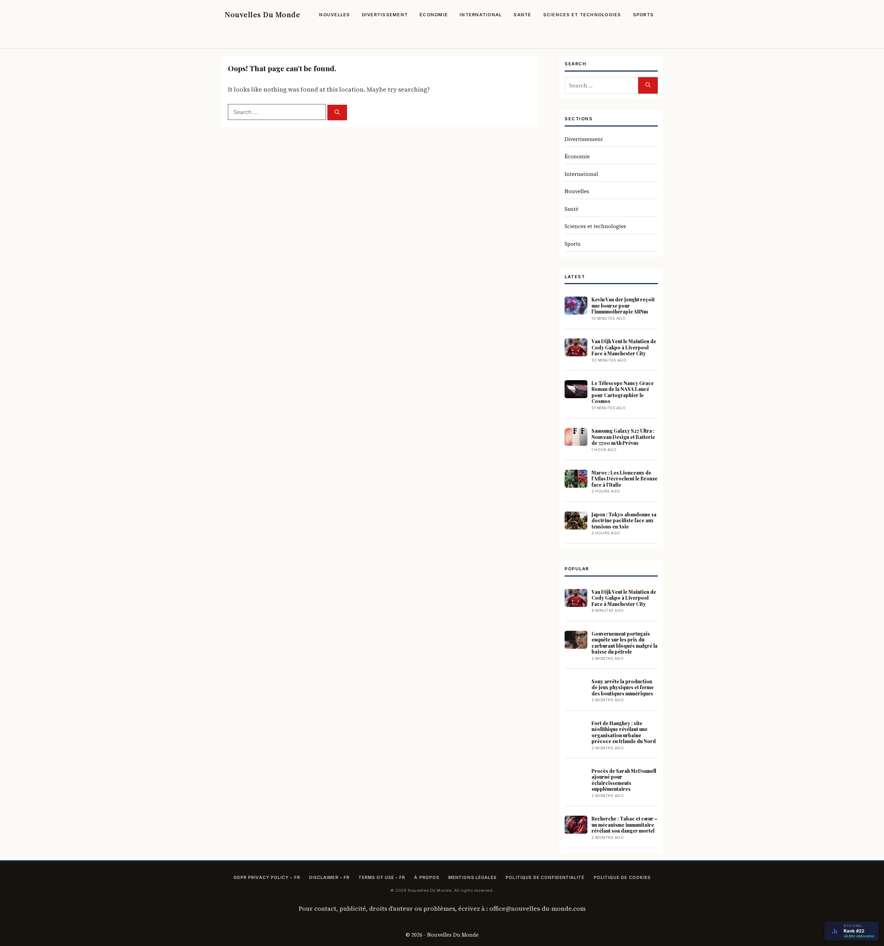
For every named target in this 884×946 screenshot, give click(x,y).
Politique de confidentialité (545, 877)
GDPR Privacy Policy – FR (266, 877)
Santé (522, 14)
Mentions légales (472, 877)
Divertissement (385, 14)
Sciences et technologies (582, 14)
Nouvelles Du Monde (262, 14)
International (481, 14)
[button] (442, 38)
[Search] (337, 112)
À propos (426, 877)
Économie (434, 14)
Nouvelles (334, 14)
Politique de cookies (622, 877)
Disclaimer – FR (329, 877)
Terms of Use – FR (381, 877)
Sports (643, 14)
